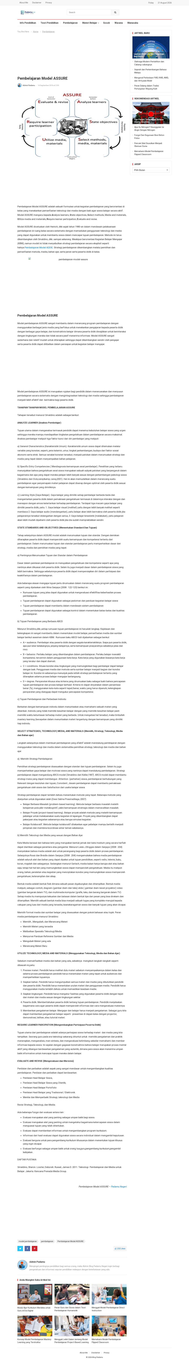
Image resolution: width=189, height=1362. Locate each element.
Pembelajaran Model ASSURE (71, 1241)
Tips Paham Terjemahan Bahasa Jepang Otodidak (149, 120)
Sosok (106, 23)
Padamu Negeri (119, 1186)
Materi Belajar (89, 23)
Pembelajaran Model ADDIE (39, 247)
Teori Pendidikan (49, 23)
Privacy (49, 3)
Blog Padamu (97, 1357)
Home (35, 32)
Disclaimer (36, 3)
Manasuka (132, 23)
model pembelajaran (28, 1241)
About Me (24, 3)
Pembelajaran (70, 23)
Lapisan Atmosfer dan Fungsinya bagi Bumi (149, 55)
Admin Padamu (29, 85)
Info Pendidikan (28, 23)
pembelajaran (47, 1241)
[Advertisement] (72, 55)
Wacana (119, 23)
